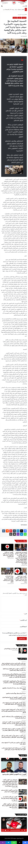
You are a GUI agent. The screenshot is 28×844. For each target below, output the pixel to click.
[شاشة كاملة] (3, 830)
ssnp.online (7, 838)
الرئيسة (19, 14)
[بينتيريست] (10, 530)
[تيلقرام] (21, 534)
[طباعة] (10, 534)
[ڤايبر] (18, 534)
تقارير (19, 17)
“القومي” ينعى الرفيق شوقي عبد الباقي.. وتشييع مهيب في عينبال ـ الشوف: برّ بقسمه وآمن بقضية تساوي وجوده (21, 578)
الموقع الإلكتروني (23, 626)
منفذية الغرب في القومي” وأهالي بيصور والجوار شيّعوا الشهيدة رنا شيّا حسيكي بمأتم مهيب (9, 805)
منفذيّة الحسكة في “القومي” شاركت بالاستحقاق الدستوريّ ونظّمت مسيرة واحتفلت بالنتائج (8, 578)
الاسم (25, 613)
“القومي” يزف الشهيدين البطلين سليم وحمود (14, 774)
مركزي (14, 17)
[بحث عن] (2, 6)
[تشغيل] (25, 830)
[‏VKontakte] (3, 530)
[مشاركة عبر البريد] (14, 534)
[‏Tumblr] (14, 530)
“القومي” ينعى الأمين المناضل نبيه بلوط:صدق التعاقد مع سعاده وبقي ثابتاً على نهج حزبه (9, 798)
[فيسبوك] (25, 530)
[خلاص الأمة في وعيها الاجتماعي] (23, 651)
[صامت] (5, 830)
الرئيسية (24, 14)
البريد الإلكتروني (23, 620)
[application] (14, 824)
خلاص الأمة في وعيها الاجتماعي (10, 648)
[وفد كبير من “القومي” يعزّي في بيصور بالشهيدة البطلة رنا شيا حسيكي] (23, 792)
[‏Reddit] (7, 530)
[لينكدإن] (18, 530)
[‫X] (21, 530)
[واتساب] (25, 534)
